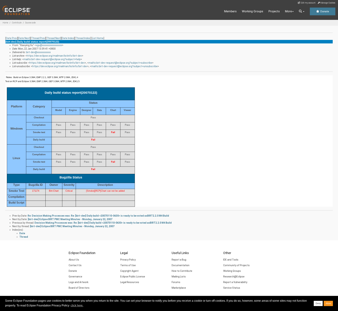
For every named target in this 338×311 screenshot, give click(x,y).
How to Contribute (182, 271)
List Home (98, 38)
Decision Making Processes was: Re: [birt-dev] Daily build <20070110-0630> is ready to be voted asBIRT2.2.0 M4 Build (103, 222)
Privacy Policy (128, 259)
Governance (75, 276)
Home (5, 22)
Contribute (16, 22)
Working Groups (252, 11)
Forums (176, 282)
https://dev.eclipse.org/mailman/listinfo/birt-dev (54, 55)
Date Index (68, 38)
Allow (328, 303)
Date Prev (11, 38)
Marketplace (179, 287)
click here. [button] (77, 305)
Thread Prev (38, 38)
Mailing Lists (179, 276)
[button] (301, 11)
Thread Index (82, 38)
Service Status (231, 287)
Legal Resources (129, 282)
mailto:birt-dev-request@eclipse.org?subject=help (52, 59)
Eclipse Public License (132, 276)
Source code (30, 22)
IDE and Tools (230, 259)
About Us (74, 259)
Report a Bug (179, 259)
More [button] (288, 11)
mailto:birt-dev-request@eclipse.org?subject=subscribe (120, 62)
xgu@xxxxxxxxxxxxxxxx (49, 45)
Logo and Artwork (78, 282)
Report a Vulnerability (235, 282)
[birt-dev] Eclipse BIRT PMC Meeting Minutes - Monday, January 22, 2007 (70, 219)
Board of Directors (79, 287)
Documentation (180, 265)
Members (230, 11)
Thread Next (53, 38)
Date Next (24, 38)
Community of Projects (236, 265)
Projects (274, 11)
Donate (324, 11)
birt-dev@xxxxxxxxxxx (38, 52)
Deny (318, 303)
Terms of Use (128, 265)
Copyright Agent (129, 271)
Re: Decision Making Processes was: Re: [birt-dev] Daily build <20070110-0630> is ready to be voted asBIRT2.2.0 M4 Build (98, 215)
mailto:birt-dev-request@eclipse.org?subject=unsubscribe (124, 66)
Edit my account (307, 3)
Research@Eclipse (234, 276)
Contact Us (75, 265)
